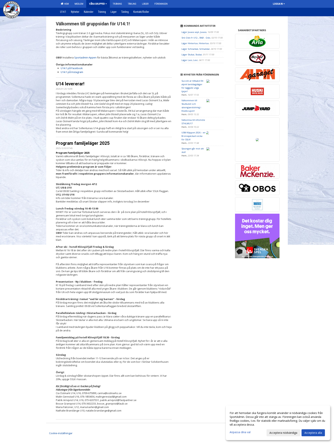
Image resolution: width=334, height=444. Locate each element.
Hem (66, 3)
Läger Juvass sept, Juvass (193, 32)
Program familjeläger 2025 (83, 143)
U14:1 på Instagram (72, 72)
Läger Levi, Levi (189, 60)
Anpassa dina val (240, 432)
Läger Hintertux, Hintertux (195, 43)
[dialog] (278, 422)
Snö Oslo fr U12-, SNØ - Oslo (195, 37)
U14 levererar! (70, 84)
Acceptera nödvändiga (283, 433)
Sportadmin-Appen (85, 57)
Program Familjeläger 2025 (72, 152)
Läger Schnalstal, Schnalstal (195, 48)
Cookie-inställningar (60, 433)
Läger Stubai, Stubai (191, 54)
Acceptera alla (313, 433)
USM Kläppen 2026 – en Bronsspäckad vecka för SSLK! (193, 136)
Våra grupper (97, 3)
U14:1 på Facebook (72, 68)
